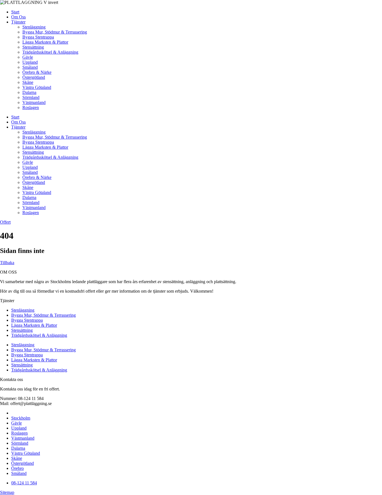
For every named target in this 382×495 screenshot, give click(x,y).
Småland (30, 67)
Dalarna (29, 92)
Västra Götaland (36, 87)
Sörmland (30, 97)
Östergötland (33, 77)
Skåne (27, 82)
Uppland (30, 62)
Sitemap (7, 492)
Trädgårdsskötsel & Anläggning (50, 52)
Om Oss (18, 17)
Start (15, 12)
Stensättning (33, 47)
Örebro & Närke (36, 72)
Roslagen (30, 107)
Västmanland (34, 102)
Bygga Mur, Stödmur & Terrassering (54, 32)
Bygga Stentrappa (38, 37)
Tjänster (18, 22)
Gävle (27, 57)
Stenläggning (34, 27)
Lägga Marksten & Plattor (45, 42)
